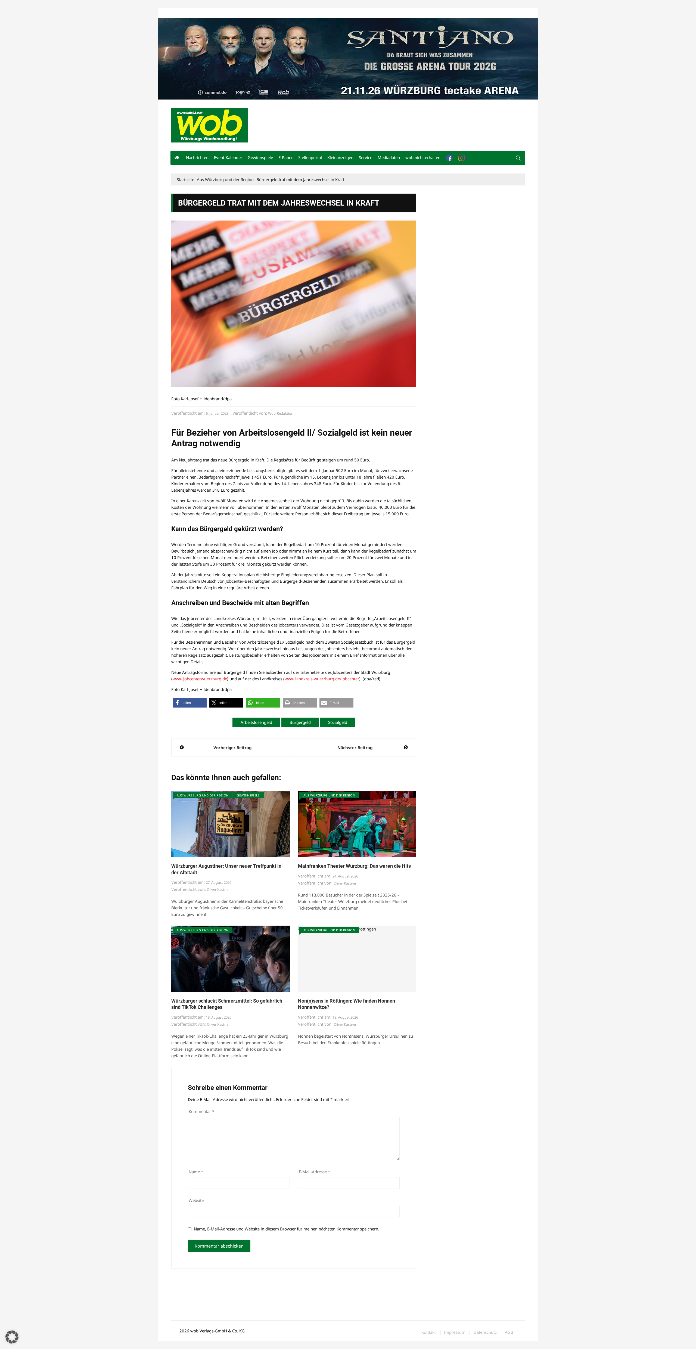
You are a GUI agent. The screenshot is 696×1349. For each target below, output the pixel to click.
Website (196, 1200)
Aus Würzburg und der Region (202, 795)
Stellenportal (310, 157)
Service (365, 157)
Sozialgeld (337, 722)
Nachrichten (197, 157)
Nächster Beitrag (354, 747)
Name (196, 1171)
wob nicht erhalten (209, 13)
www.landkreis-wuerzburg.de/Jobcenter (322, 678)
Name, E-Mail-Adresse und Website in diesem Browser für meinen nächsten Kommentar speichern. (286, 1229)
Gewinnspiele (260, 157)
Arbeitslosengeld (256, 722)
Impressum (252, 13)
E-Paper (285, 157)
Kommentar (201, 1111)
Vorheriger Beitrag (232, 747)
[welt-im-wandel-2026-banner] (348, 58)
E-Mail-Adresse (314, 1171)
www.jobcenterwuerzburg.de (200, 678)
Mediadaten (181, 13)
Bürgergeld (300, 722)
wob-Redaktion (280, 413)
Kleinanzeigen (340, 157)
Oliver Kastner (218, 889)
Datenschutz (485, 1332)
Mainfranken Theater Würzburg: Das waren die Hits (354, 866)
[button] (518, 158)
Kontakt (233, 13)
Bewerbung (273, 13)
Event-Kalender (228, 157)
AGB (509, 1332)
